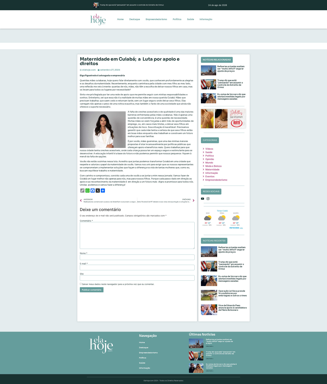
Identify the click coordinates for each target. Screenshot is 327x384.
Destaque (134, 19)
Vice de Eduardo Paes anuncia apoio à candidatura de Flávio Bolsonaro (232, 307)
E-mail (84, 264)
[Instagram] (208, 198)
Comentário (86, 221)
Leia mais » (209, 346)
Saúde (190, 19)
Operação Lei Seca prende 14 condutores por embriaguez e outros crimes (232, 293)
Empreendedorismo (156, 19)
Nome (83, 253)
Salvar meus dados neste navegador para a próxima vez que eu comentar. (118, 284)
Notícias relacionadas (217, 59)
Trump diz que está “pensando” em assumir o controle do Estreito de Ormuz (230, 83)
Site (82, 274)
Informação (206, 19)
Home (120, 19)
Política (177, 19)
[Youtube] (202, 198)
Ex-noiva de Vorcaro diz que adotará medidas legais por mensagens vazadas (231, 96)
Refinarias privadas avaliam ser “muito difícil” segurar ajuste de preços (230, 68)
